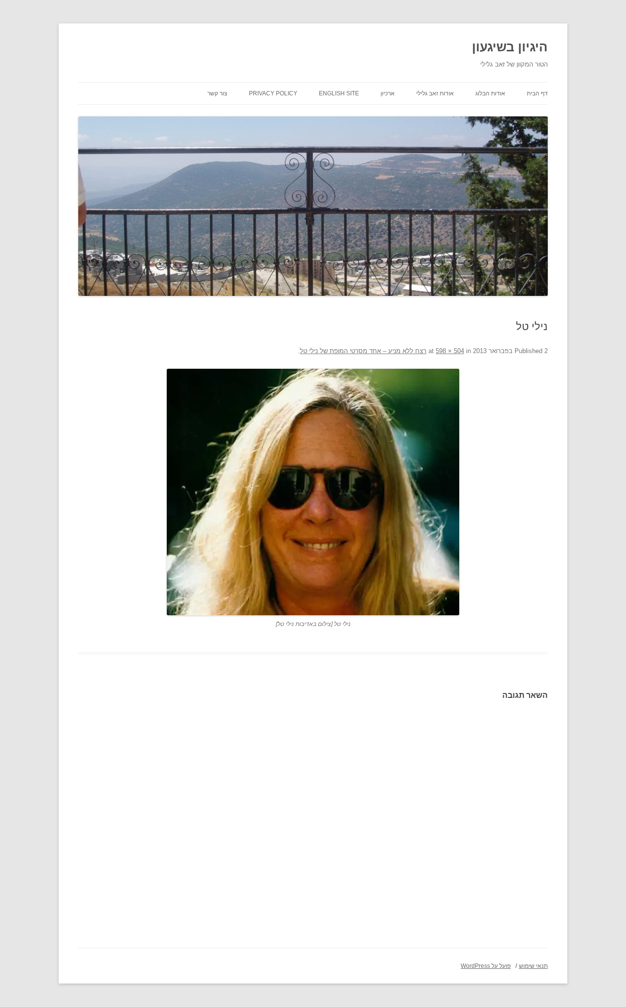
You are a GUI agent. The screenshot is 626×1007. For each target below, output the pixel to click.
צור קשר (217, 93)
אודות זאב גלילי (435, 93)
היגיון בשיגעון (510, 47)
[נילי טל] (313, 492)
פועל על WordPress (486, 965)
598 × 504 (450, 351)
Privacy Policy (273, 93)
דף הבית (537, 93)
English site (339, 93)
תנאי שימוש (533, 965)
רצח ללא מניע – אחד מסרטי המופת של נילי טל (363, 351)
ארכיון (387, 93)
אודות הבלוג (490, 93)
